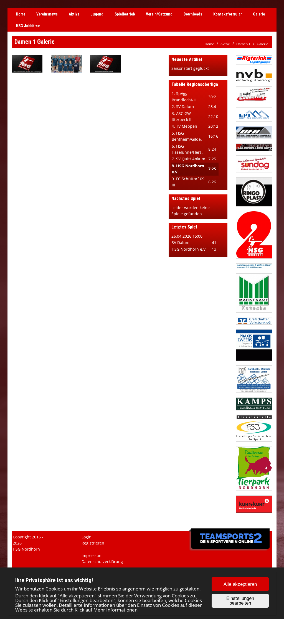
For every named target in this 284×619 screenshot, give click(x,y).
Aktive (74, 14)
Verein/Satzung (159, 14)
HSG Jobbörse (28, 26)
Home (20, 14)
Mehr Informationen (115, 610)
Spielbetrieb (125, 14)
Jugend (96, 14)
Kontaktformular (227, 14)
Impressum (92, 555)
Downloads (193, 14)
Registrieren (93, 543)
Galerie (259, 14)
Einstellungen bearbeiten (240, 601)
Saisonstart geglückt (190, 68)
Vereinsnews (47, 14)
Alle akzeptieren (240, 584)
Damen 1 (243, 44)
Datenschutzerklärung (102, 561)
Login (87, 537)
